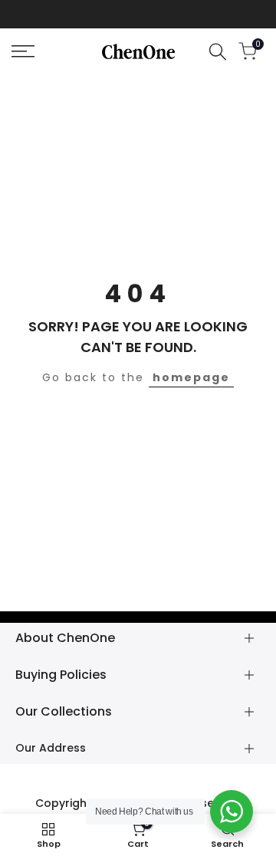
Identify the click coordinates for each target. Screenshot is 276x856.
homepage (191, 377)
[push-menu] (23, 51)
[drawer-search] (217, 52)
